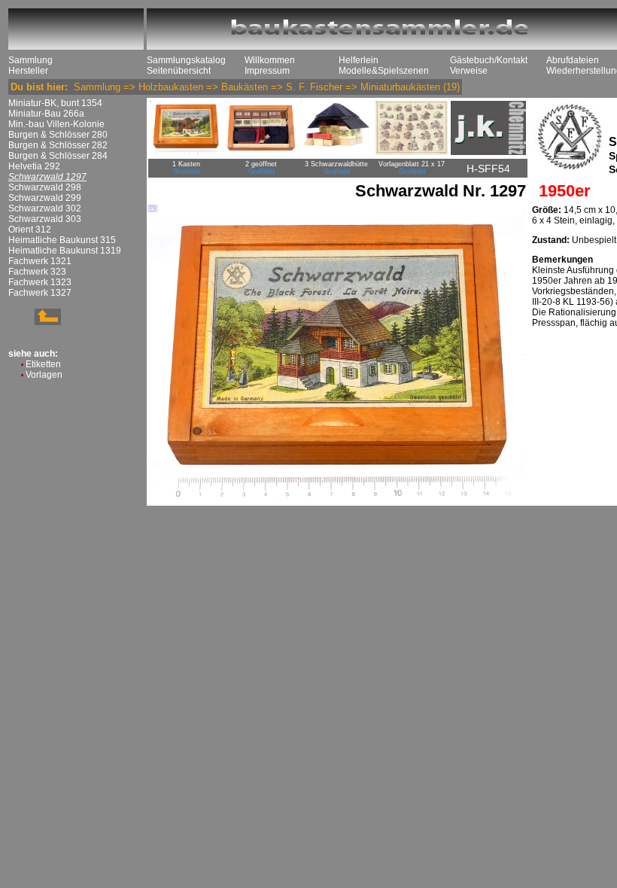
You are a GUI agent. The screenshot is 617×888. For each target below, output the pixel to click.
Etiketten (43, 364)
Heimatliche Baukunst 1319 (64, 250)
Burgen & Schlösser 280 (58, 134)
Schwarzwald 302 (44, 208)
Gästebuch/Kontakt (488, 60)
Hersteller (28, 70)
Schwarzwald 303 (44, 219)
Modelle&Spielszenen (384, 70)
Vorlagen (44, 374)
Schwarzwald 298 (44, 187)
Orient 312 (29, 229)
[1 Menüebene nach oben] (34, 322)
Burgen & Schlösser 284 (58, 156)
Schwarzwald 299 (44, 198)
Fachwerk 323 (37, 271)
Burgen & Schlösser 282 (58, 145)
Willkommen (270, 60)
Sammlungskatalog (186, 60)
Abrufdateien (572, 60)
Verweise (469, 70)
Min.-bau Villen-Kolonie (56, 124)
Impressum (267, 70)
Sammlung (30, 60)
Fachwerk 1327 (39, 292)
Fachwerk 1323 (39, 282)
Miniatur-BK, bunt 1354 (55, 103)
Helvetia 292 (34, 166)
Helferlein (358, 60)
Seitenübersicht (179, 70)
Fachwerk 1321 (39, 261)
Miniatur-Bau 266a (46, 113)
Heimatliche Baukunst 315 (62, 240)
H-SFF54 (488, 169)
